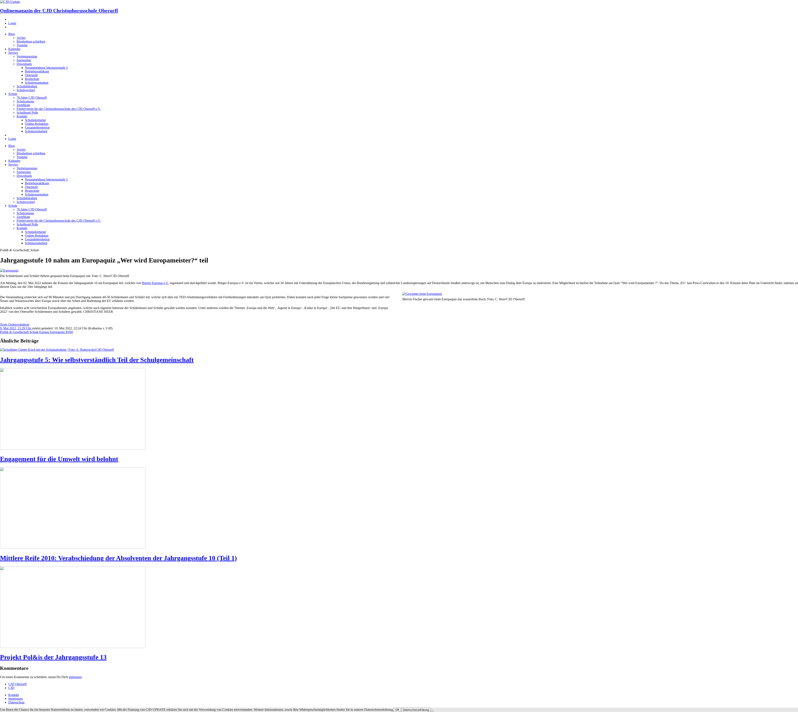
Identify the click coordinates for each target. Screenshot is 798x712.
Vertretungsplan (27, 56)
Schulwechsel (26, 90)
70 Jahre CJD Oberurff (32, 97)
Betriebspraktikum (37, 71)
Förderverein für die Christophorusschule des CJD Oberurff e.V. (59, 109)
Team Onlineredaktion (14, 324)
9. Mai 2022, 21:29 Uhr (16, 328)
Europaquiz (58, 332)
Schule (12, 94)
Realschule (32, 79)
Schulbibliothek (27, 86)
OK (397, 709)
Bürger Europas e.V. (155, 283)
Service (13, 52)
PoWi (69, 332)
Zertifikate (23, 105)
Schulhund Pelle (27, 112)
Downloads (24, 64)
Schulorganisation (36, 82)
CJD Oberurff (17, 684)
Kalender (14, 49)
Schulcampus (25, 101)
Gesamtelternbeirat (37, 127)
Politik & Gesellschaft (15, 332)
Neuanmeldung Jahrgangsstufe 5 (46, 67)
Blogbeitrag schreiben (31, 41)
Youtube (22, 45)
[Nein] (432, 710)
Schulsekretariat (35, 120)
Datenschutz (16, 702)
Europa (44, 332)
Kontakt (22, 116)
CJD (11, 688)
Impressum (15, 698)
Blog (11, 34)
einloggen (75, 677)
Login (12, 23)
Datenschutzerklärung (416, 709)
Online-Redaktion (36, 124)
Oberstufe (31, 75)
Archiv (21, 37)
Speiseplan (24, 60)
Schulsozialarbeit (36, 131)
